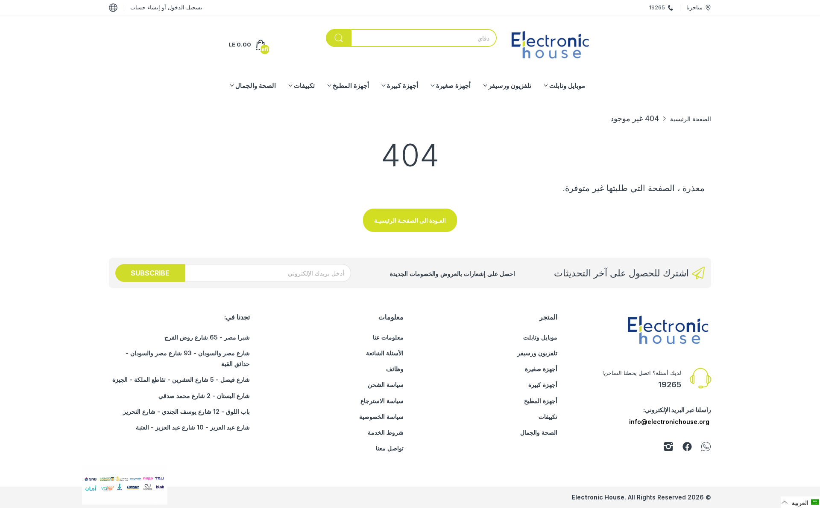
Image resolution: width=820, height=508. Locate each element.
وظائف (395, 368)
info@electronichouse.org (669, 421)
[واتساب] (706, 448)
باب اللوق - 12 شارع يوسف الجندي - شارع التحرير (186, 411)
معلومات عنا (388, 337)
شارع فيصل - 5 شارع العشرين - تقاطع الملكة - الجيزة (181, 379)
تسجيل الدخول (184, 7)
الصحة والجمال (538, 432)
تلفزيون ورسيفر (537, 353)
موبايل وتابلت (540, 337)
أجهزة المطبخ (540, 400)
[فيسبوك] (687, 448)
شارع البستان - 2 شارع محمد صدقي (204, 395)
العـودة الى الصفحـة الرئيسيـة (410, 220)
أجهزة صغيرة (541, 368)
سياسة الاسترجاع (382, 400)
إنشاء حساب (145, 7)
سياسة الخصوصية (381, 416)
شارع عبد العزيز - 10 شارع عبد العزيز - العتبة (193, 427)
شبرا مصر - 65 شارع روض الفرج (207, 337)
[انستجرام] (668, 448)
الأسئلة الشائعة (385, 353)
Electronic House (597, 497)
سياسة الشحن (386, 384)
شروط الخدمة (386, 432)
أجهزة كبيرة (542, 384)
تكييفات (548, 416)
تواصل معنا (390, 448)
